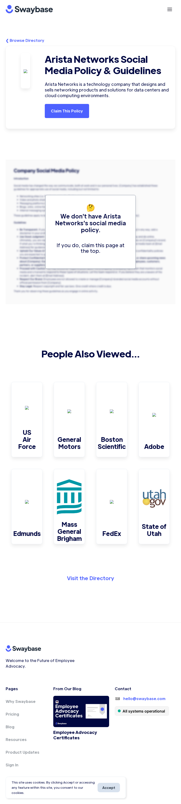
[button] (169, 9)
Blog (10, 726)
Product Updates (22, 752)
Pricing (12, 714)
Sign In (12, 764)
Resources (16, 739)
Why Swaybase (21, 701)
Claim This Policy (67, 110)
